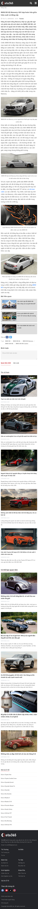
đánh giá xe (4, 865)
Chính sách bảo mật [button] (7, 896)
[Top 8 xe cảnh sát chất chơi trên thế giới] (19, 386)
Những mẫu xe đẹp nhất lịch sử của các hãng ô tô (18, 754)
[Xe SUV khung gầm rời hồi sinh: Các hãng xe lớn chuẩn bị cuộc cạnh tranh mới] (19, 662)
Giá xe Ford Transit (6, 817)
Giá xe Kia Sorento (6, 794)
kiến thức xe (22, 873)
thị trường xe (5, 852)
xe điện (20, 849)
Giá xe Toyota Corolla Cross (9, 778)
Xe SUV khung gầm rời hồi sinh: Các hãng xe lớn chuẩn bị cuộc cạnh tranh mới (18, 676)
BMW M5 (7, 341)
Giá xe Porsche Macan (7, 805)
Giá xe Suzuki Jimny (6, 809)
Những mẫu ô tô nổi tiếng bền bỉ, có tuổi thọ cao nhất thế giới (18, 597)
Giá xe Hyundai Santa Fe (8, 786)
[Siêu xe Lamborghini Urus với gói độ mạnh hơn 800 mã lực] (19, 423)
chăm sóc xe (5, 873)
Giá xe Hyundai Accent (7, 782)
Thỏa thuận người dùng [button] (7, 899)
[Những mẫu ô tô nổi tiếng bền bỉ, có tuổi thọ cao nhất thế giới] (19, 583)
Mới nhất (16, 363)
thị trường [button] (4, 849)
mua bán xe (21, 865)
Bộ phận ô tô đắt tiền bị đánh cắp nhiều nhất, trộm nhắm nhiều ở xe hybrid (19, 716)
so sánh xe (4, 863)
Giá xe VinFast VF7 (6, 813)
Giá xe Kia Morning (6, 821)
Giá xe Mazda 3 (5, 797)
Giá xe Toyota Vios (6, 774)
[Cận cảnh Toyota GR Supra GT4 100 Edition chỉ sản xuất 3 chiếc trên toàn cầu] (19, 539)
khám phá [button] (21, 870)
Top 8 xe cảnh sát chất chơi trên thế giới (13, 399)
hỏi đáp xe (21, 863)
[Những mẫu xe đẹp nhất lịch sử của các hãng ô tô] (19, 741)
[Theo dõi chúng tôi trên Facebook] (2, 890)
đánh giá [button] (4, 860)
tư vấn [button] (20, 860)
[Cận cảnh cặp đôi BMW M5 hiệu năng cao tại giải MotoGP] (9, 304)
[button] (32, 3)
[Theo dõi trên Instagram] (14, 890)
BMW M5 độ (16, 341)
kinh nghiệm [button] (5, 870)
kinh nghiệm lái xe (6, 876)
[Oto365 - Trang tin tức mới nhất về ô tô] (8, 3)
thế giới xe (21, 876)
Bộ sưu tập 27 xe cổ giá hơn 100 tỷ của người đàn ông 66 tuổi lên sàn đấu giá (18, 637)
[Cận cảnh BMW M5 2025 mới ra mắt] (9, 328)
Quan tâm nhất (6, 363)
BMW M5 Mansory (28, 341)
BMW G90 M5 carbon (22, 343)
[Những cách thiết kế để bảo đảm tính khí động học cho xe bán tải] (19, 499)
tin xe (3, 855)
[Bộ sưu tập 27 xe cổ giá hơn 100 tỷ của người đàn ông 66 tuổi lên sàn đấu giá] (19, 623)
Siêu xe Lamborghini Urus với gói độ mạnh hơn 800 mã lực (19, 436)
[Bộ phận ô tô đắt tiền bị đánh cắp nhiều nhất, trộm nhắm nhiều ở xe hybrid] (19, 701)
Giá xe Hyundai (5, 790)
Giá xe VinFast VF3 (6, 824)
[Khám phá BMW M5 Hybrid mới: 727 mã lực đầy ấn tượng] (9, 316)
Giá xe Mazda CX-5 (6, 801)
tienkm (21, 18)
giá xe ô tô (5, 880)
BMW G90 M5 (9, 343)
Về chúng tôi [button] (4, 903)
